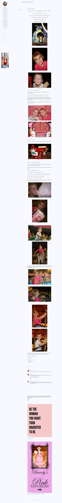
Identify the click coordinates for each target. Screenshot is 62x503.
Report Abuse (3, 39)
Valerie (5, 6)
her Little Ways (27, 2)
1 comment (30, 439)
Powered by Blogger (37, 499)
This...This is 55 (30, 437)
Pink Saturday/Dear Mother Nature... (36, 493)
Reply (30, 372)
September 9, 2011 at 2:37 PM (34, 370)
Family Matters (21, 10)
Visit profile (5, 28)
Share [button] (20, 7)
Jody (30, 370)
